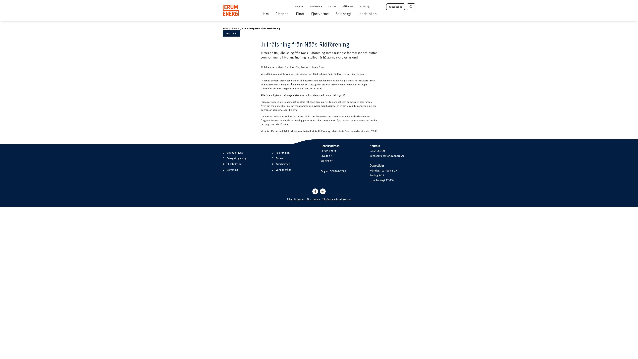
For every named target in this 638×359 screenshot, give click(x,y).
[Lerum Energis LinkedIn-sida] (323, 191)
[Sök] (411, 6)
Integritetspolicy (296, 199)
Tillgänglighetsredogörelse (336, 199)
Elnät (300, 14)
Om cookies (313, 199)
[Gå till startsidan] (231, 10)
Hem (265, 14)
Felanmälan (283, 152)
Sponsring (365, 6)
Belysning (232, 170)
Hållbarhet (348, 6)
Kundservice (316, 6)
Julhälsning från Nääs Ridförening (261, 28)
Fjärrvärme (320, 14)
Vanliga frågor (284, 170)
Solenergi (343, 14)
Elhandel (282, 14)
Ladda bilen (367, 14)
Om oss (332, 6)
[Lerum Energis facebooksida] (315, 191)
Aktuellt (235, 28)
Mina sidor (395, 7)
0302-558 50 (377, 151)
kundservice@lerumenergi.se (387, 156)
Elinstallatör (234, 164)
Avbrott (299, 6)
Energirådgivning (236, 158)
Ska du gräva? (235, 152)
